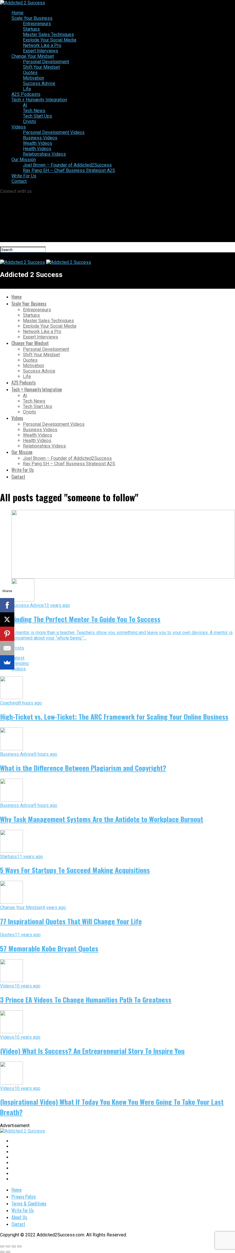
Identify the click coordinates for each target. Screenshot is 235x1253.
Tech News (34, 110)
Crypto (29, 121)
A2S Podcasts (25, 94)
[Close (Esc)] (2, 1246)
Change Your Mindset (32, 56)
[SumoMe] (7, 662)
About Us (19, 1217)
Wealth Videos (37, 143)
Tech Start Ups (37, 116)
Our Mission (23, 159)
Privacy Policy (23, 1196)
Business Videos (40, 137)
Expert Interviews (40, 51)
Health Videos (37, 148)
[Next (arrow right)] (8, 1252)
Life (27, 89)
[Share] (8, 1246)
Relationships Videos (44, 154)
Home (17, 12)
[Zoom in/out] (19, 1246)
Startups (31, 29)
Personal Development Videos (54, 132)
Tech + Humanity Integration (39, 99)
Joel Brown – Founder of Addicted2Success (67, 165)
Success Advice (39, 83)
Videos (18, 127)
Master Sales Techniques (48, 34)
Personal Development (46, 61)
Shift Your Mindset (41, 67)
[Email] (7, 648)
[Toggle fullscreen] (13, 1246)
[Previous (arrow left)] (2, 1252)
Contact (19, 181)
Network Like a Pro (42, 45)
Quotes (30, 72)
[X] (7, 619)
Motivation (33, 78)
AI (25, 105)
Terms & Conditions (28, 1203)
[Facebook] (7, 605)
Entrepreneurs (37, 23)
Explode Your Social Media (49, 40)
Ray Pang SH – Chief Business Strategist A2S (69, 170)
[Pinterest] (7, 634)
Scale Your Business (31, 18)
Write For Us (23, 176)
